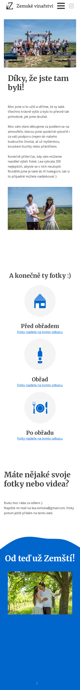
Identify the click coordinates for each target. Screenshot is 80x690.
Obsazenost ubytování (54, 683)
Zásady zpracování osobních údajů (29, 653)
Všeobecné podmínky (19, 648)
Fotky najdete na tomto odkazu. (40, 332)
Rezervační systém (23, 683)
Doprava (10, 658)
